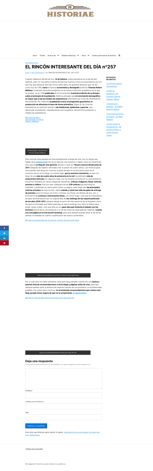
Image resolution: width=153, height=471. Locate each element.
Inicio (35, 55)
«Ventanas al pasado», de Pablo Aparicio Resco (114, 107)
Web (27, 412)
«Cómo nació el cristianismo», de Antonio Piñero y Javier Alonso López (113, 129)
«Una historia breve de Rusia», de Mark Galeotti (114, 117)
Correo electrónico (34, 401)
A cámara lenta (40, 162)
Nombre (29, 391)
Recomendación (31, 63)
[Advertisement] (76, 37)
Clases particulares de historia (104, 55)
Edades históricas (69, 55)
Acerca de (52, 55)
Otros (84, 55)
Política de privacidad (34, 449)
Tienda (42, 55)
